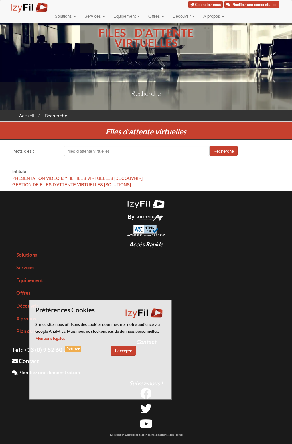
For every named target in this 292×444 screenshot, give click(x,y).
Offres (154, 16)
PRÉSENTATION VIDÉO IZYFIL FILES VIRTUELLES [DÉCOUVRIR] (77, 178)
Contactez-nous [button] (207, 4)
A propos (212, 16)
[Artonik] (150, 217)
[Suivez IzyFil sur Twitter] (146, 410)
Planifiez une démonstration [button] (253, 4)
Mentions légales (50, 338)
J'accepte (123, 350)
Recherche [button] (223, 151)
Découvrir (182, 16)
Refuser (73, 349)
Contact (28, 361)
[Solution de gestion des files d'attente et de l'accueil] (146, 203)
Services (93, 16)
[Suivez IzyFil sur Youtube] (146, 426)
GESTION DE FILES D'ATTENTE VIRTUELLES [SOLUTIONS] (71, 184)
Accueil (26, 115)
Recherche (56, 115)
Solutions (64, 16)
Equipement (125, 16)
